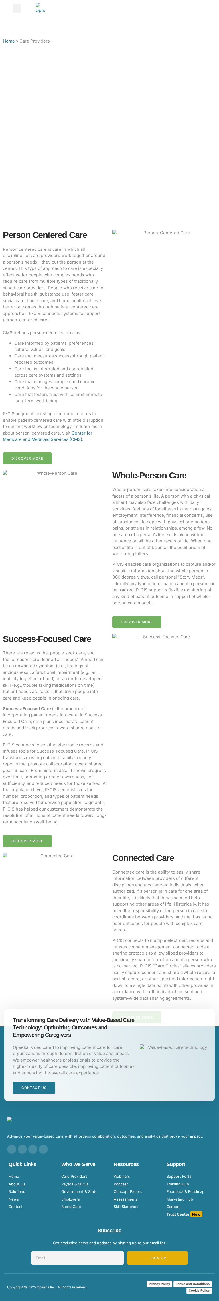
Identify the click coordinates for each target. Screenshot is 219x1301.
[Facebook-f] (22, 1149)
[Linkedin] (11, 1149)
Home (9, 41)
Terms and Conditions (193, 1284)
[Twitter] (32, 1149)
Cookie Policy (199, 1290)
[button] (17, 8)
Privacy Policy (159, 1284)
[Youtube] (43, 1149)
